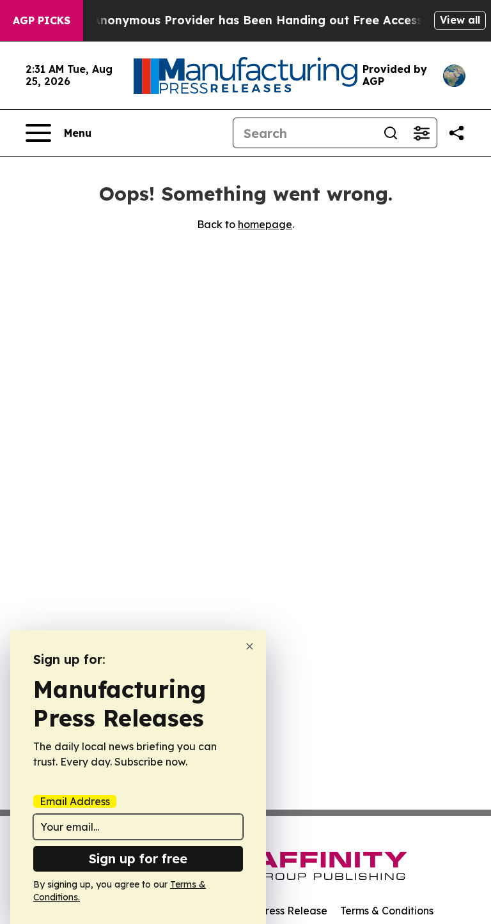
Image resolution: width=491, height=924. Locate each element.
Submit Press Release (274, 910)
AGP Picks (41, 20)
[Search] (390, 133)
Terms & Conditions (386, 910)
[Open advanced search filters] (421, 133)
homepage (265, 224)
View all (460, 19)
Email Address (75, 801)
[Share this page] (456, 133)
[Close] (250, 646)
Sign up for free (138, 858)
